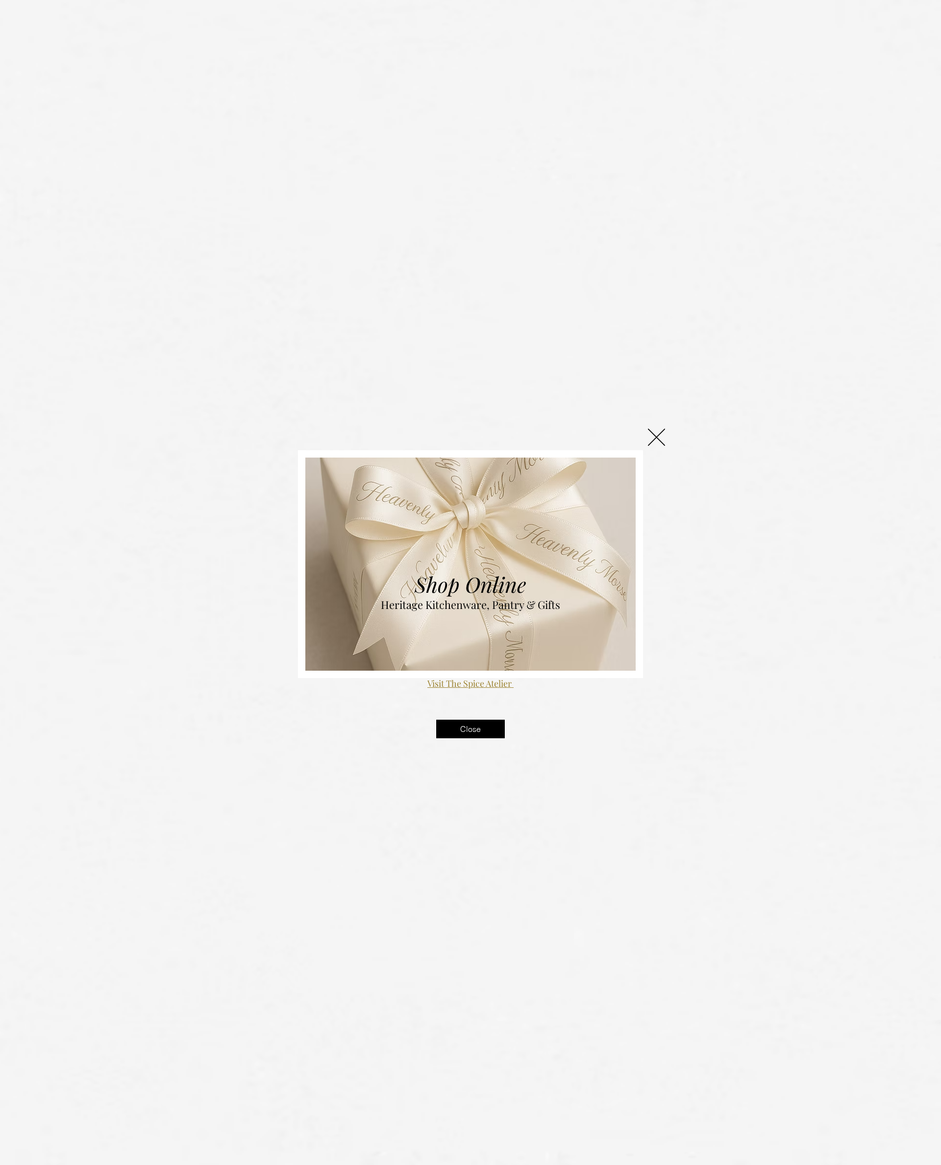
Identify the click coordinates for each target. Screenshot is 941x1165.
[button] (656, 437)
